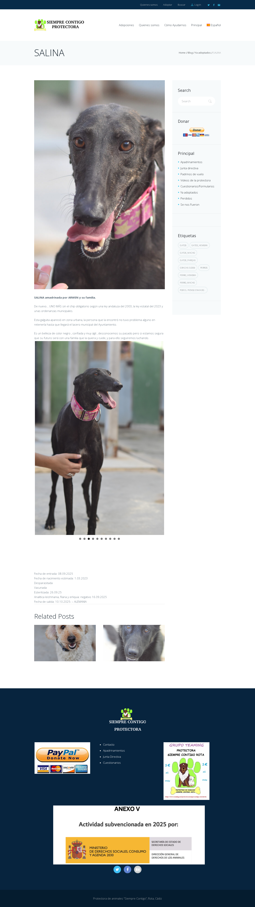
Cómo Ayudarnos (175, 25)
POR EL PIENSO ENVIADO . (193, 290)
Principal (196, 25)
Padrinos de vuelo (192, 174)
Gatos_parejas (188, 260)
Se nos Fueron (190, 204)
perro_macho (187, 282)
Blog (190, 52)
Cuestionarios (112, 762)
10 (119, 539)
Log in (197, 4)
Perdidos (186, 198)
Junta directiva (189, 168)
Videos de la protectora (196, 180)
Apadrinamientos (191, 162)
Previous (29, 438)
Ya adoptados (203, 52)
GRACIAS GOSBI (187, 267)
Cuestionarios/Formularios (197, 186)
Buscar (181, 4)
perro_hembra (188, 275)
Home (182, 52)
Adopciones (126, 25)
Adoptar (167, 4)
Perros (204, 267)
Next (169, 438)
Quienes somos (149, 4)
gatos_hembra (200, 245)
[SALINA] (99, 184)
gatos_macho (187, 252)
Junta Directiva (112, 756)
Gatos (183, 245)
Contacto (108, 744)
